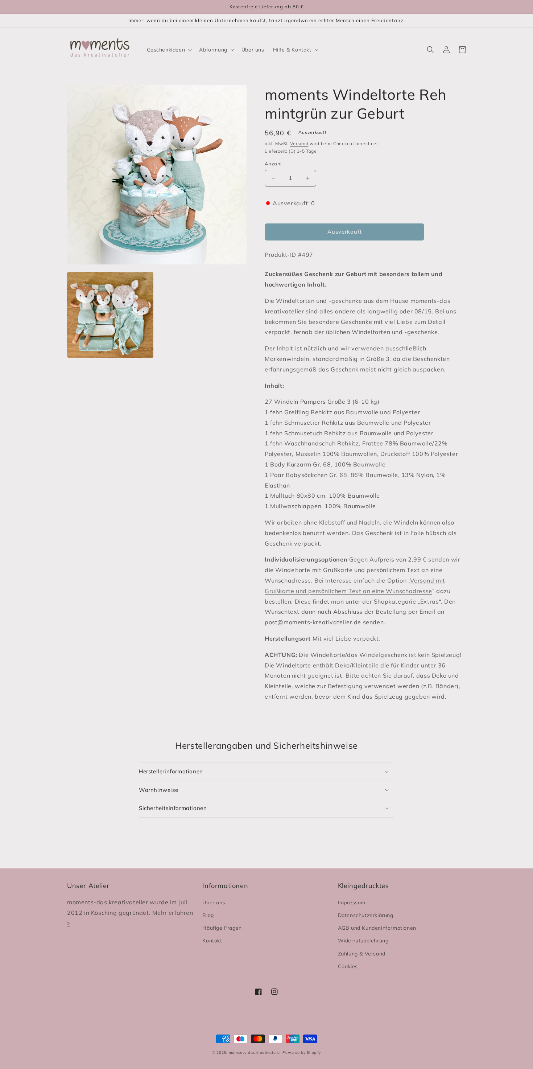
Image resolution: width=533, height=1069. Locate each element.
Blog (208, 915)
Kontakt (212, 940)
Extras (429, 601)
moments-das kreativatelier (255, 1052)
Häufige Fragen (221, 928)
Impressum (351, 902)
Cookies (348, 966)
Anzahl (273, 163)
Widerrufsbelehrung (363, 940)
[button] (168, 49)
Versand (299, 143)
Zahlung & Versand (361, 953)
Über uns (213, 902)
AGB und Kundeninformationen (377, 928)
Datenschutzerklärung (365, 915)
